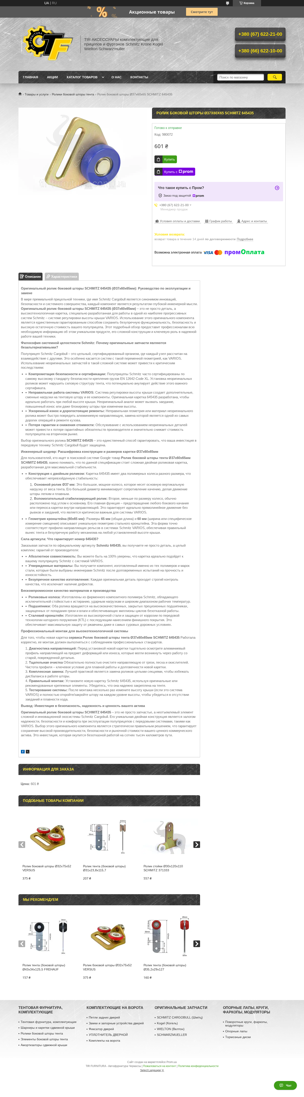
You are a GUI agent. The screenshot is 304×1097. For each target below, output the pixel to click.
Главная (30, 77)
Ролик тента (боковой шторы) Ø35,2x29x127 (165, 967)
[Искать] (275, 77)
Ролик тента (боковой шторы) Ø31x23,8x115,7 (104, 868)
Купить (169, 159)
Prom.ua (171, 1062)
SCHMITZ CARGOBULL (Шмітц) (180, 1017)
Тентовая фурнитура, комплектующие (49, 1022)
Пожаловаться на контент (159, 1066)
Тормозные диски (238, 1037)
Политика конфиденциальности (198, 1066)
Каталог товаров (82, 77)
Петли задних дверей (104, 1017)
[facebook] (23, 752)
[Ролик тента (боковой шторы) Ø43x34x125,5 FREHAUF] (48, 936)
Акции (52, 77)
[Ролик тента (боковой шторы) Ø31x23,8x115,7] (109, 837)
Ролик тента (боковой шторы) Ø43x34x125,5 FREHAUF (43, 967)
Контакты (139, 77)
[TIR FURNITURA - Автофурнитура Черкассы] (47, 44)
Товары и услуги (37, 94)
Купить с (171, 172)
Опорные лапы (236, 1031)
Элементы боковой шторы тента (44, 1039)
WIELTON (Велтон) (170, 1029)
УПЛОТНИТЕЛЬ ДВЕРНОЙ (108, 1035)
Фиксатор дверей (101, 1029)
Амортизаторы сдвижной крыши (44, 1045)
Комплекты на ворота (104, 1040)
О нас (116, 77)
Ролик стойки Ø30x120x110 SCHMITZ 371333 (163, 868)
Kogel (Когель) (167, 1023)
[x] (27, 752)
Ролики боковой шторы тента (73, 94)
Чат (289, 1085)
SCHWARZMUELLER (172, 1035)
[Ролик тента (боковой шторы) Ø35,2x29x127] (169, 936)
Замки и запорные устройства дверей (116, 1023)
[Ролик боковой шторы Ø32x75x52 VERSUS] (48, 837)
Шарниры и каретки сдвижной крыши (48, 1027)
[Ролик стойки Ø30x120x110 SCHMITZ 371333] (169, 837)
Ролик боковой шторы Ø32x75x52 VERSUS (46, 868)
